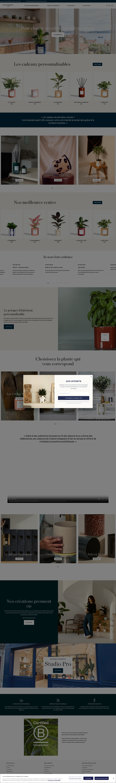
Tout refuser (88, 778)
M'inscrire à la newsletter (73, 398)
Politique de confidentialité (54, 780)
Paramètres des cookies (75, 778)
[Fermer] (113, 778)
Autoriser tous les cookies (101, 778)
